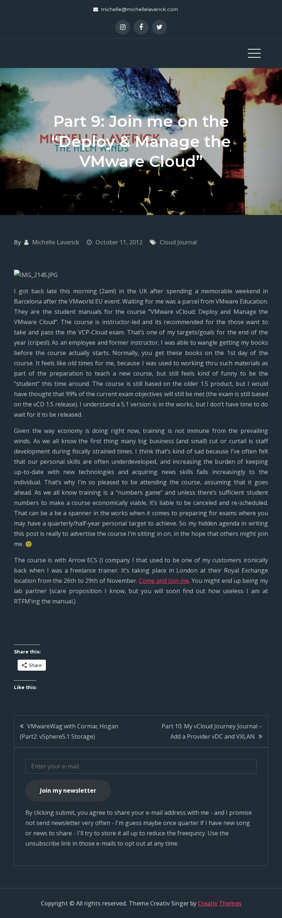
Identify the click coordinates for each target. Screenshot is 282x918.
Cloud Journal (178, 242)
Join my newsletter (68, 790)
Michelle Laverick (55, 242)
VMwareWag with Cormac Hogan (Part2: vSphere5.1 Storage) (69, 731)
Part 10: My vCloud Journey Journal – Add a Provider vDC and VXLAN (212, 731)
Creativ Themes (220, 903)
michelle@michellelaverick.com (139, 9)
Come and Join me (164, 581)
